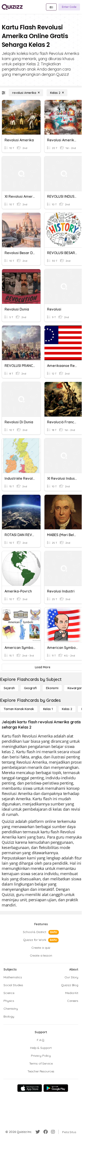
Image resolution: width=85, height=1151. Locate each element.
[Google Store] (56, 1088)
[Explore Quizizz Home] (12, 7)
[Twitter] (38, 1131)
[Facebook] (45, 1131)
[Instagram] (53, 1131)
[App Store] (29, 1088)
